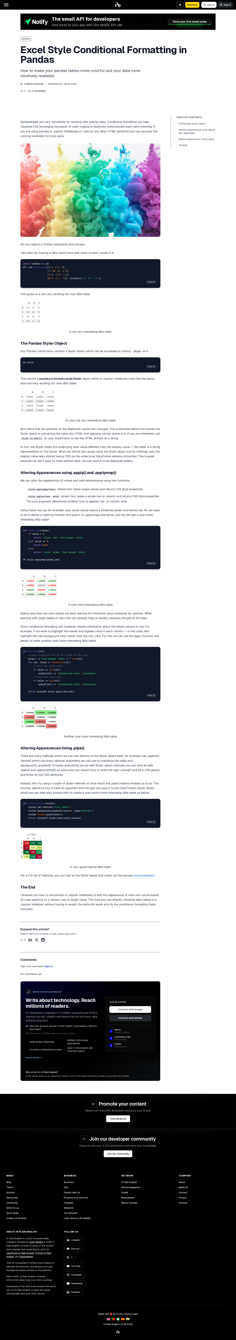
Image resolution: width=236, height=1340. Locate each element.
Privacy (183, 1197)
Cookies (183, 1203)
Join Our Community (118, 1153)
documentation (144, 875)
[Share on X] (37, 940)
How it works (32, 1057)
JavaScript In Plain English (20, 1253)
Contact (183, 1192)
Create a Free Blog (16, 1218)
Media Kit (68, 1208)
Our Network (71, 1213)
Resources (12, 1197)
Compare (68, 1203)
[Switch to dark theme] (180, 5)
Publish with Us (72, 1192)
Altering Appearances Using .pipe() (196, 139)
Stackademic (128, 1197)
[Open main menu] (6, 4)
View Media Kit (118, 1118)
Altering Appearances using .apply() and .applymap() (197, 131)
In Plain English (129, 1182)
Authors (10, 1192)
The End (183, 145)
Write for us (12, 1208)
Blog (8, 1182)
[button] (118, 4)
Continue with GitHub (130, 1018)
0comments (39, 91)
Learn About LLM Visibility (77, 1218)
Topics (9, 1187)
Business (192, 5)
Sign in (210, 5)
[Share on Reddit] (43, 940)
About (182, 1182)
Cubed (124, 1192)
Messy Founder (129, 1203)
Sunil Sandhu (36, 1242)
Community (12, 1203)
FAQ (66, 1187)
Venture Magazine (130, 1187)
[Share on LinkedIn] (30, 940)
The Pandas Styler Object (192, 123)
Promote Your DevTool (76, 1197)
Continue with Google (130, 1009)
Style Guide (12, 1213)
